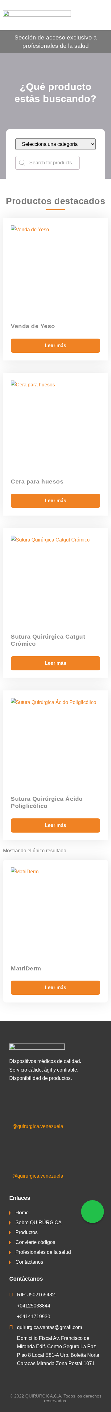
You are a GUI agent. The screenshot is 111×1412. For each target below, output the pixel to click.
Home (22, 1212)
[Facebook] (18, 1100)
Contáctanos (29, 1262)
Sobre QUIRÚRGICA (38, 1222)
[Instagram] (18, 1150)
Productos (26, 1232)
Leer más (55, 345)
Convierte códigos (35, 1242)
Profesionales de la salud (43, 1252)
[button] (101, 15)
